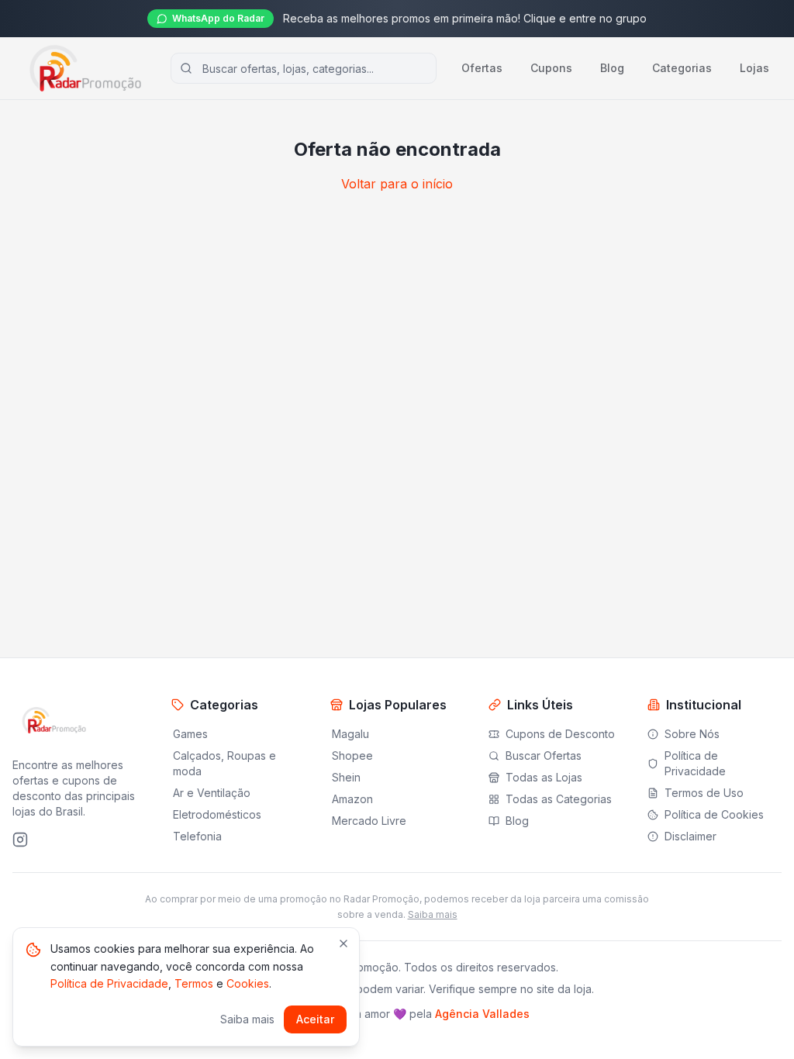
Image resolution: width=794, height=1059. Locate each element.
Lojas (754, 67)
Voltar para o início (397, 183)
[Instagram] (20, 839)
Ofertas (481, 67)
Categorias (682, 67)
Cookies (247, 983)
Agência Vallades (482, 1013)
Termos (193, 983)
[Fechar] (343, 943)
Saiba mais (432, 914)
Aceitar (315, 1019)
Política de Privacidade (109, 983)
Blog (612, 67)
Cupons (551, 67)
